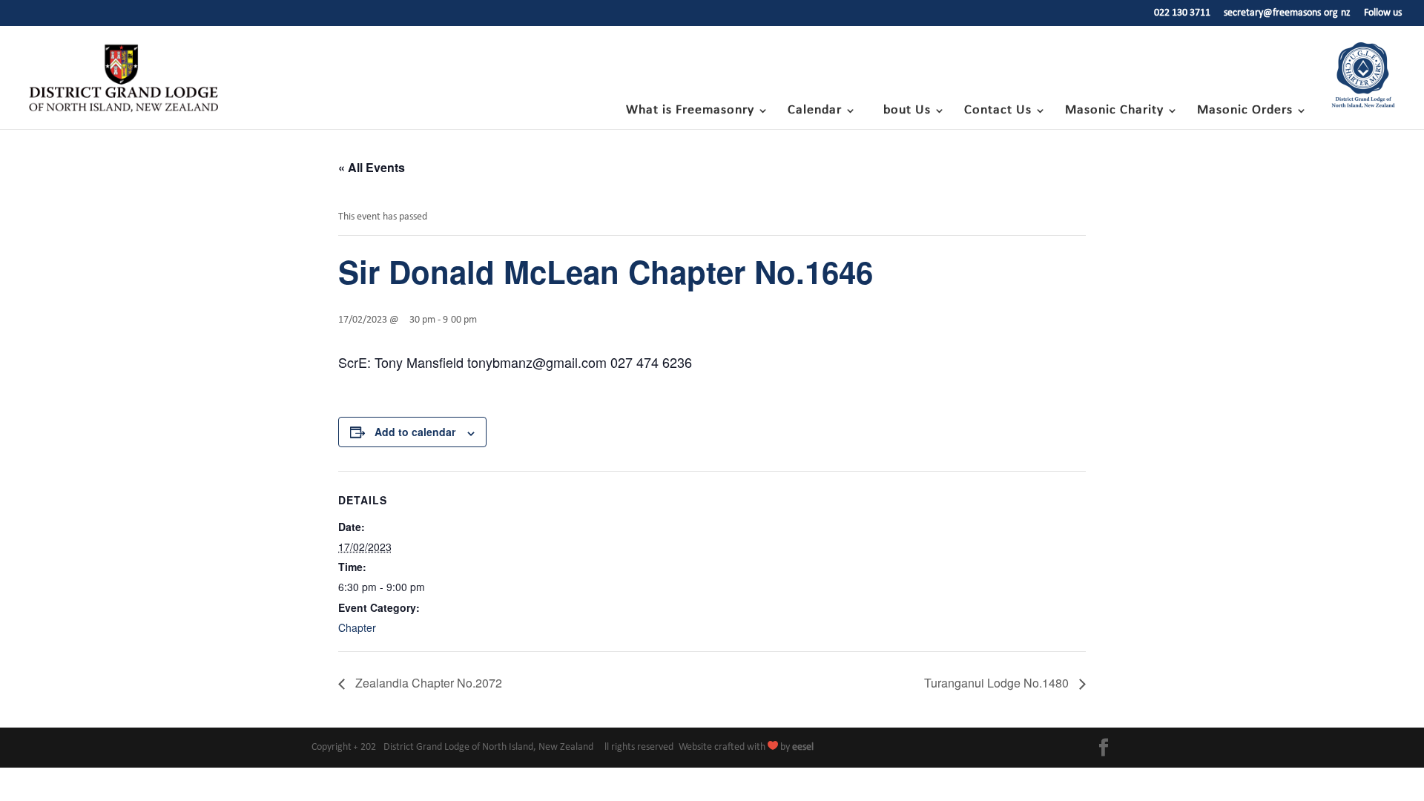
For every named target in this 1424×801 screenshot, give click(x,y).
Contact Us (998, 111)
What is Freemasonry (690, 111)
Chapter (357, 627)
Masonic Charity (1114, 111)
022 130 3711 (1182, 13)
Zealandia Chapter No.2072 (427, 682)
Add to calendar (415, 431)
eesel (803, 747)
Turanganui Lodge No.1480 (998, 682)
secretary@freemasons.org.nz (1287, 13)
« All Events (371, 167)
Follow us (1383, 13)
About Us (903, 111)
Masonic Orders (1245, 111)
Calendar (815, 111)
